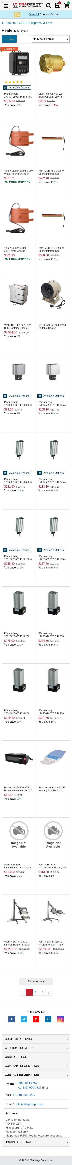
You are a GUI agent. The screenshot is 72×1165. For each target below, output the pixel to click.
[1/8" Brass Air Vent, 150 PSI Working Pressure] (53, 63)
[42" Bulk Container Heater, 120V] (19, 295)
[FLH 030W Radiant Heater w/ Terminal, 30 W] (19, 372)
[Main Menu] (6, 5)
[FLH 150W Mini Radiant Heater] (53, 526)
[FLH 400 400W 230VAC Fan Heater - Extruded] (53, 680)
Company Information (22, 1065)
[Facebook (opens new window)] (11, 1019)
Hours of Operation (21, 1142)
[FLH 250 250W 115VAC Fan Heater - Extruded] (19, 603)
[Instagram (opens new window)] (60, 1019)
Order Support (17, 1056)
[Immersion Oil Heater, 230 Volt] (19, 834)
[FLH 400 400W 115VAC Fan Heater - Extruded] (19, 680)
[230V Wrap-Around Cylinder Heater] (19, 218)
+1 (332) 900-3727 (29, 1087)
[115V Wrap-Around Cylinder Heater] (19, 141)
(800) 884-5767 (27, 1082)
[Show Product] (13, 82)
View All (34, 14)
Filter (11, 39)
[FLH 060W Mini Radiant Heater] (19, 449)
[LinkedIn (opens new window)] (48, 1019)
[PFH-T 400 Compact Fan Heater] (19, 63)
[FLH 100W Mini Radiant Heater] (19, 526)
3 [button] (42, 992)
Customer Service (19, 1039)
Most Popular (45, 38)
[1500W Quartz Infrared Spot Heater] (53, 141)
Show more (35, 981)
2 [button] (36, 992)
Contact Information (22, 1074)
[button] (49, 992)
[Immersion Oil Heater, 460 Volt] (53, 834)
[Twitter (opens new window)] (24, 1019)
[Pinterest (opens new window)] (36, 1019)
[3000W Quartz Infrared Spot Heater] (53, 218)
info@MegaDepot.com (30, 1104)
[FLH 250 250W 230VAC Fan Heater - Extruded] (53, 603)
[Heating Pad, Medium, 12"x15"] (53, 757)
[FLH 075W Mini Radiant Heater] (53, 449)
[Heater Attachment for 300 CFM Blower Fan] (19, 757)
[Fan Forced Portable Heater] (53, 295)
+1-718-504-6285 (24, 1094)
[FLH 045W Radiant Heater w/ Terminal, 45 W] (53, 372)
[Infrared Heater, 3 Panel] (19, 911)
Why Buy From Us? (19, 1047)
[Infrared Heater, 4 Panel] (53, 911)
